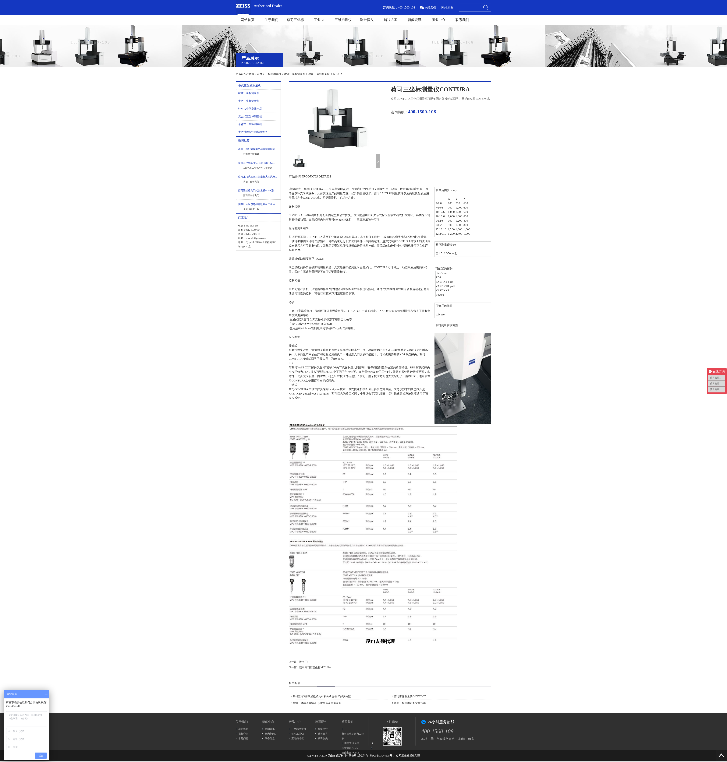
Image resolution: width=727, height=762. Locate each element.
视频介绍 (243, 733)
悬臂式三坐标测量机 (250, 124)
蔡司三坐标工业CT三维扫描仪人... (256, 162)
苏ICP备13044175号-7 (382, 755)
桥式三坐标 (302, 189)
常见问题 (243, 738)
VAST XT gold (444, 281)
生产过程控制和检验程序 (252, 132)
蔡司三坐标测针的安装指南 (410, 703)
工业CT (319, 20)
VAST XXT (442, 290)
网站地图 (447, 7)
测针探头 (367, 20)
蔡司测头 (323, 738)
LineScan (441, 273)
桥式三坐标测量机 (294, 74)
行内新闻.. (270, 733)
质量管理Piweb (350, 747)
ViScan (440, 294)
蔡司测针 (323, 729)
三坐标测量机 (273, 74)
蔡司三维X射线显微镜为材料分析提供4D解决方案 (322, 696)
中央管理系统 (351, 743)
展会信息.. (270, 738)
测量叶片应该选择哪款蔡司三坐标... (257, 204)
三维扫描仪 (343, 20)
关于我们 (271, 20)
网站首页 (247, 20)
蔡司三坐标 (295, 20)
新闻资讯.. (270, 729)
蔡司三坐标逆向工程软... (353, 736)
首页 (259, 74)
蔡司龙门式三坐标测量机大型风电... (257, 176)
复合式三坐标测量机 (250, 116)
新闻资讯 (414, 20)
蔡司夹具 (323, 733)
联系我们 (462, 20)
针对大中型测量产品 (250, 108)
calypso (440, 314)
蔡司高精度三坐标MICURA (315, 667)
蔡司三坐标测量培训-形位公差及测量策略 (317, 703)
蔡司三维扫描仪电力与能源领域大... (257, 149)
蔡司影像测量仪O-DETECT (410, 696)
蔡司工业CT (297, 733)
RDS (438, 277)
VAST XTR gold (445, 286)
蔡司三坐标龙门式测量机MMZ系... (256, 190)
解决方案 (391, 20)
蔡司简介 (243, 729)
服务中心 (438, 20)
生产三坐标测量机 (248, 101)
